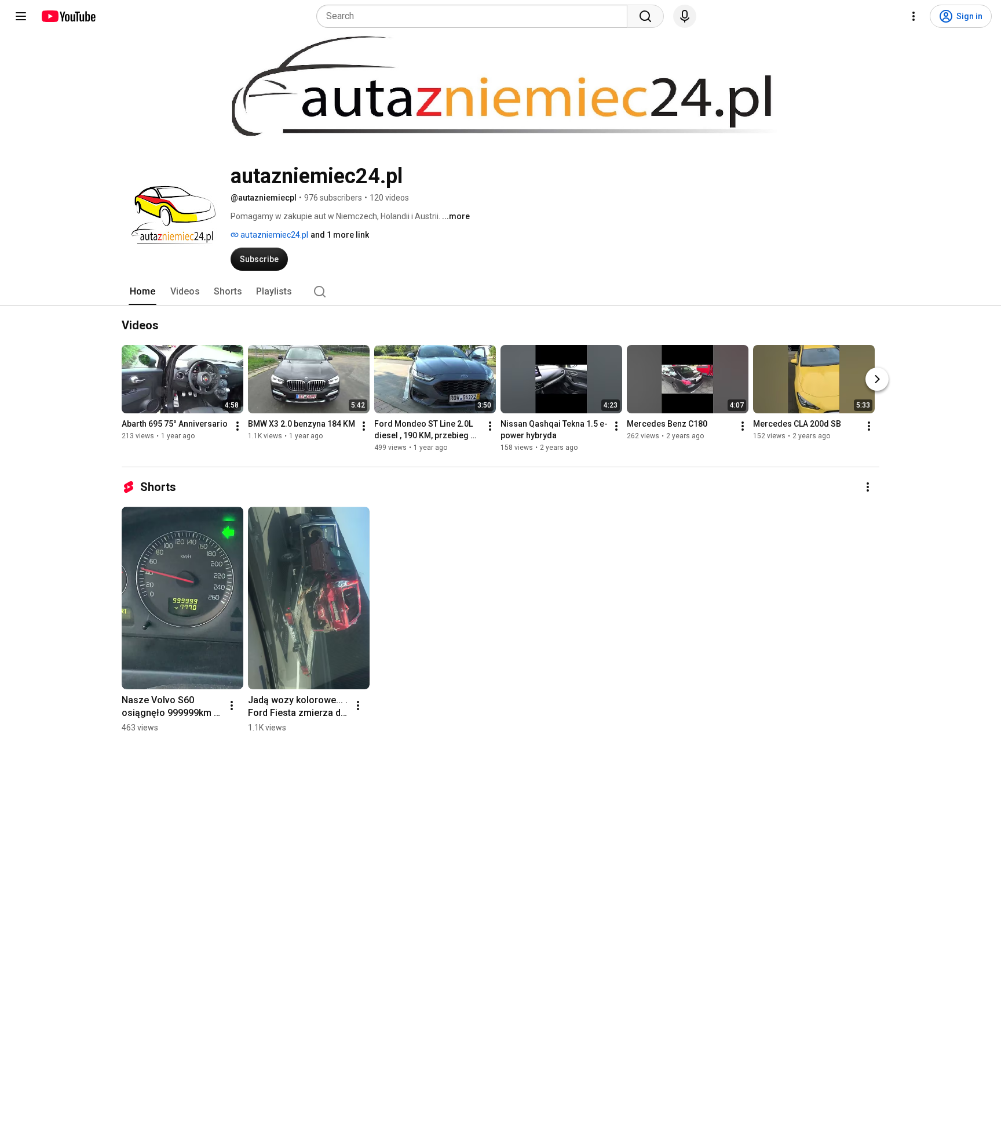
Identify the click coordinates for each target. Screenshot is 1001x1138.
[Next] (877, 379)
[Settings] (913, 16)
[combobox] (475, 16)
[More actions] (237, 426)
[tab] (142, 292)
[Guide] (21, 16)
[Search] (645, 16)
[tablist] (500, 292)
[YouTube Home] (68, 16)
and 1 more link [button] (339, 234)
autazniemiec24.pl (273, 234)
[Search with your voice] (684, 16)
